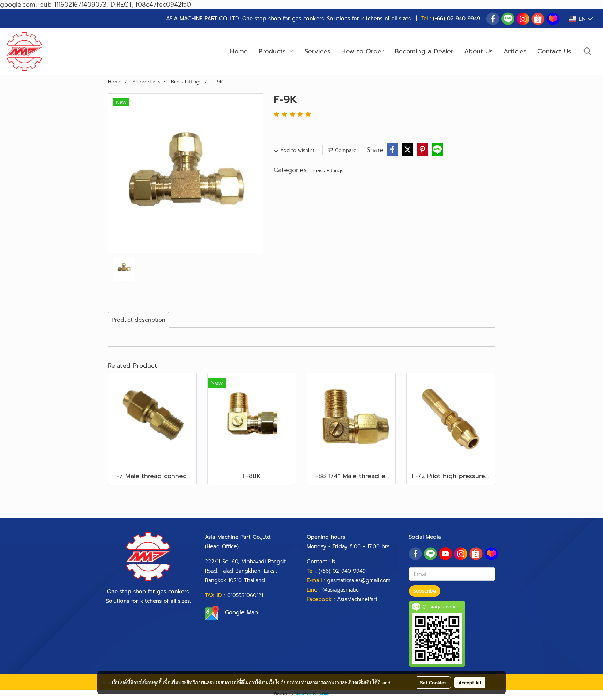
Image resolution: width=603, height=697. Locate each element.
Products (273, 51)
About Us (478, 51)
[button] (587, 51)
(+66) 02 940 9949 (456, 18)
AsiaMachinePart (357, 599)
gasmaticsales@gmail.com (358, 580)
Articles (515, 51)
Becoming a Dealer (424, 51)
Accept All (470, 682)
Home (239, 51)
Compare (345, 150)
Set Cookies (433, 682)
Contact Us (554, 51)
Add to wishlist (296, 150)
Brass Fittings (328, 170)
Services (317, 51)
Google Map (241, 612)
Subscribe (424, 591)
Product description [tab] (138, 320)
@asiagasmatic (340, 590)
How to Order (362, 51)
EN (582, 19)
